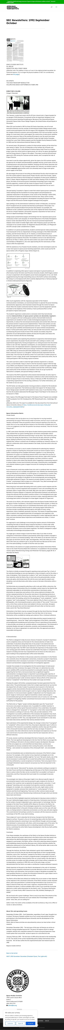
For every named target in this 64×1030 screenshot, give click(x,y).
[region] (20, 1018)
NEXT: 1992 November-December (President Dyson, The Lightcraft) (26, 956)
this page (15, 74)
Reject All (20, 1023)
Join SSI (47, 1020)
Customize (10, 1023)
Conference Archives (38, 1020)
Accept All (30, 1023)
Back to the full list (11, 953)
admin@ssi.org (12, 1005)
